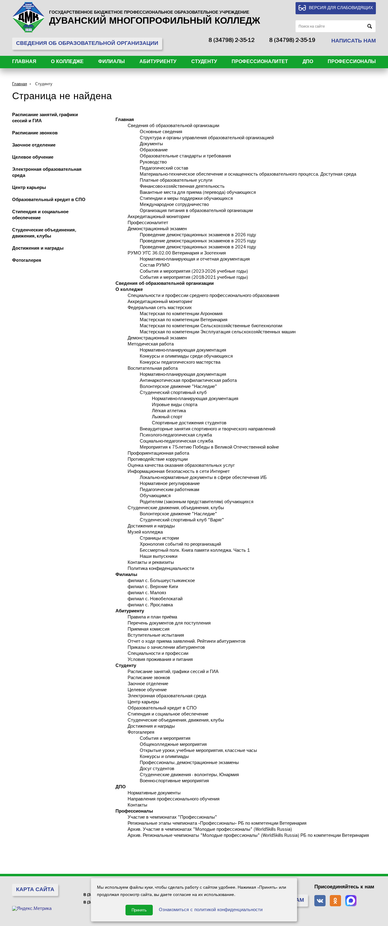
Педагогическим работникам (169, 490)
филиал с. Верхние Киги (153, 587)
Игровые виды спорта (174, 405)
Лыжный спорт (167, 417)
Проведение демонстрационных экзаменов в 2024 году (198, 247)
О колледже (67, 62)
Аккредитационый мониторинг (159, 217)
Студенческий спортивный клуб (173, 393)
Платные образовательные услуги (176, 181)
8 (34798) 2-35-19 (292, 41)
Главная (24, 62)
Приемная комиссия (148, 630)
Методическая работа (151, 344)
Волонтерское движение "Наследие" (178, 387)
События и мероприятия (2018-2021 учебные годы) (194, 278)
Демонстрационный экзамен (157, 229)
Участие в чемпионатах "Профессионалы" (172, 818)
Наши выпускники (158, 557)
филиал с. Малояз (147, 593)
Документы (151, 144)
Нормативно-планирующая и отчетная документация (195, 260)
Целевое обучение (32, 158)
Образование (154, 150)
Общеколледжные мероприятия (173, 745)
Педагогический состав (164, 169)
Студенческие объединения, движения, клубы (176, 721)
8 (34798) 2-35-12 (232, 41)
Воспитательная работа (153, 369)
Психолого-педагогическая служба (176, 435)
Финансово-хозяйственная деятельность (182, 187)
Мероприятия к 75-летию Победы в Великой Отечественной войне (209, 448)
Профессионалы (352, 62)
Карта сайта (35, 890)
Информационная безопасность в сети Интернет (179, 472)
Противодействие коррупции (158, 460)
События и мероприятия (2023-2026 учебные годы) (194, 272)
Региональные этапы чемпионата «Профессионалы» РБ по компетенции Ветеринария (217, 824)
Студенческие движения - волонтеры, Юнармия (189, 775)
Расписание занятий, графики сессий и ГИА (173, 672)
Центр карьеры (29, 188)
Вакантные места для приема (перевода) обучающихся (198, 193)
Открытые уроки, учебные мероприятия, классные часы (198, 751)
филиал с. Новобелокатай (155, 599)
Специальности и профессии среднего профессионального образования (203, 296)
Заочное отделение (33, 145)
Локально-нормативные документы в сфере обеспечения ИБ (203, 478)
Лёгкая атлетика (169, 411)
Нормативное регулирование (170, 484)
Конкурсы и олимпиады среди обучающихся (186, 357)
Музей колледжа (145, 532)
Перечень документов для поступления (169, 623)
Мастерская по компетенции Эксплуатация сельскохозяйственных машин (218, 332)
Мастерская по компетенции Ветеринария (183, 320)
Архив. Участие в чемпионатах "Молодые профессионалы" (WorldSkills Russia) (210, 830)
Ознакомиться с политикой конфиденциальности (211, 910)
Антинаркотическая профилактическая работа (188, 381)
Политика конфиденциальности (161, 569)
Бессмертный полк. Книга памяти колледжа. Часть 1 (195, 551)
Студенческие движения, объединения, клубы (176, 508)
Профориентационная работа (158, 454)
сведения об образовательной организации (87, 44)
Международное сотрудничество (174, 205)
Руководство (153, 162)
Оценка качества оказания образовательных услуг (181, 466)
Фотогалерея (26, 261)
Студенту (204, 62)
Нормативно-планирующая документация (183, 351)
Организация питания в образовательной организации (196, 211)
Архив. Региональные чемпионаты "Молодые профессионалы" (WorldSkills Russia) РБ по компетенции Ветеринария (248, 836)
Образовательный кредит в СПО (48, 200)
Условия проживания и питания (160, 660)
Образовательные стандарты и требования (185, 156)
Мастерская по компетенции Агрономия (181, 314)
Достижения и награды (38, 249)
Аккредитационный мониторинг (160, 302)
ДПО (308, 62)
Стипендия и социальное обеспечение (168, 714)
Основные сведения (161, 132)
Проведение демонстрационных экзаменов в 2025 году (198, 241)
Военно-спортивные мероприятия (174, 781)
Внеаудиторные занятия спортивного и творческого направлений (207, 429)
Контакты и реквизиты (151, 563)
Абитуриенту (157, 62)
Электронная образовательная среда (167, 696)
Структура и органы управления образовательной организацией (207, 138)
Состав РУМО (155, 266)
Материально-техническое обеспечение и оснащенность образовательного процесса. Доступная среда (248, 175)
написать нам (353, 41)
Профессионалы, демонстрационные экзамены (189, 763)
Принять (139, 910)
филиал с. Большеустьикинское (161, 581)
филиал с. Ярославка (150, 605)
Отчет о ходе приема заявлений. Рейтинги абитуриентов (187, 642)
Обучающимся (155, 496)
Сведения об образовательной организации (173, 126)
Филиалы (111, 62)
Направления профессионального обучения (173, 799)
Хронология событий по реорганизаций (180, 545)
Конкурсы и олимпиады (164, 757)
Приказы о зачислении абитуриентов (166, 648)
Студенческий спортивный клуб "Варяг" (182, 520)
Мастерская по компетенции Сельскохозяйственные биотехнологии (211, 326)
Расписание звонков (35, 133)
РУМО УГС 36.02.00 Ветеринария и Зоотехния (177, 253)
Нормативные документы (154, 793)
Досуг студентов (157, 769)
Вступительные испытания (156, 636)
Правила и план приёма (152, 617)
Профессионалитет (260, 62)
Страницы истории (159, 539)
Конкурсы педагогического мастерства (180, 363)
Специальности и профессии (158, 654)
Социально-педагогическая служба (176, 441)
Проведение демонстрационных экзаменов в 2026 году (198, 235)
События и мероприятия (165, 739)
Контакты (137, 805)
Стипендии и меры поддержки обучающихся (186, 199)
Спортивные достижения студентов (189, 423)
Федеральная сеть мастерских (160, 308)
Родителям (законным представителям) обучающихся (196, 502)
